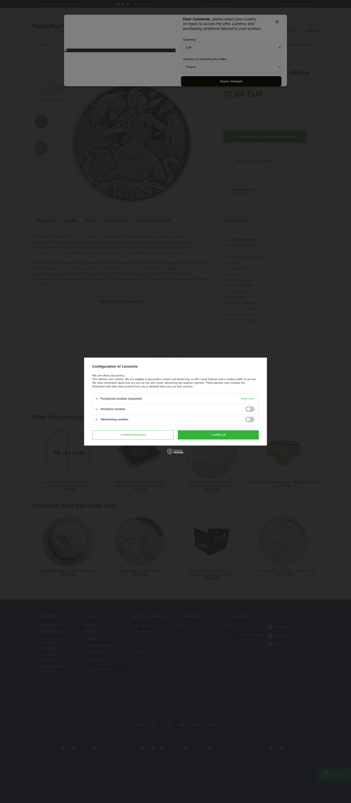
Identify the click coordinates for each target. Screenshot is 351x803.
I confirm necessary (133, 434)
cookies (139, 379)
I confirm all (218, 434)
